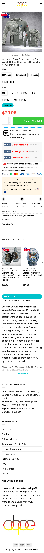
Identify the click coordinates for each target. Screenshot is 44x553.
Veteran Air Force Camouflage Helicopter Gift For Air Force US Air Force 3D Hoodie (11, 275)
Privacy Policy (9, 453)
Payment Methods (11, 449)
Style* (4, 69)
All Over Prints (17, 216)
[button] (3, 4)
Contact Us (8, 434)
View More (21, 373)
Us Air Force (27, 55)
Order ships (22, 207)
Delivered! (38, 207)
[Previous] (1, 267)
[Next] (42, 267)
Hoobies (14, 55)
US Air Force (11, 224)
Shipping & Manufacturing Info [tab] (18, 301)
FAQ (4, 463)
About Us (6, 429)
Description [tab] (9, 296)
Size (4, 87)
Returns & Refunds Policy (15, 444)
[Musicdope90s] (22, 4)
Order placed (7, 207)
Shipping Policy (9, 439)
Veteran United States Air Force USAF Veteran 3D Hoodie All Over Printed (32, 274)
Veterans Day (7, 219)
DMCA (5, 473)
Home (4, 55)
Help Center (8, 468)
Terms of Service (10, 458)
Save (5, 15)
